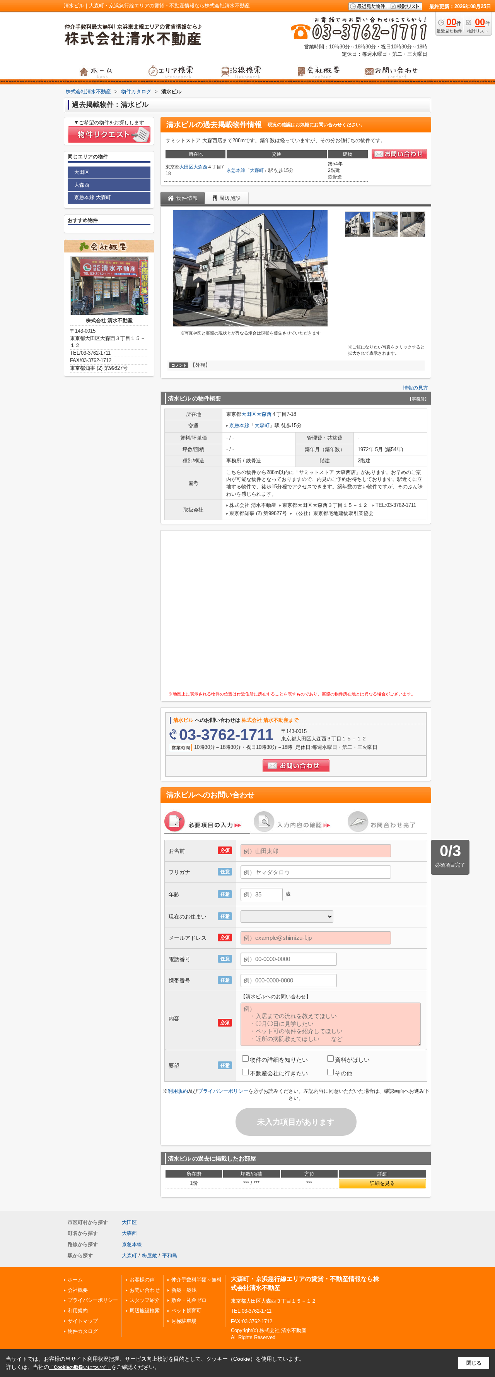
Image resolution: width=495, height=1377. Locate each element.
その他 (343, 1073)
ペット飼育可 (186, 1310)
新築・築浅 (183, 1290)
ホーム (75, 1280)
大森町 (257, 170)
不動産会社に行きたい (279, 1073)
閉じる (473, 1363)
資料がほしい (352, 1059)
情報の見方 (415, 388)
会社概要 (78, 1290)
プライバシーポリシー (223, 1091)
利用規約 (178, 1091)
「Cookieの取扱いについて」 (80, 1367)
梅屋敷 (149, 1256)
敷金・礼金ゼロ (189, 1300)
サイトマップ (83, 1321)
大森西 (200, 167)
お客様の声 (142, 1280)
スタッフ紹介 (145, 1300)
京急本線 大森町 (92, 197)
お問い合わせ (145, 1290)
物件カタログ (83, 1331)
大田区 (186, 167)
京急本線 (236, 170)
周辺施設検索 (145, 1310)
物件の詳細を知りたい (279, 1059)
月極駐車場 (183, 1321)
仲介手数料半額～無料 (196, 1280)
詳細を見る (382, 1183)
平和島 (169, 1256)
